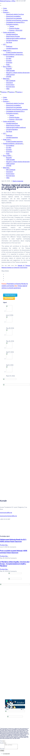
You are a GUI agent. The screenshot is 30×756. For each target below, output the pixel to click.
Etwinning (9, 62)
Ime (1, 741)
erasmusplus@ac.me (6, 513)
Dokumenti (9, 83)
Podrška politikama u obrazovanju (13, 54)
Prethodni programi (12, 24)
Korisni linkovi (10, 85)
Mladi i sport (6, 50)
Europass (9, 60)
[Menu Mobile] (0, 3)
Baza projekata (9, 298)
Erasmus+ (6, 12)
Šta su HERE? (7, 66)
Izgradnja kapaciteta (12, 34)
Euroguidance (10, 56)
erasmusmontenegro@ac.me (8, 516)
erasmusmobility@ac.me (14, 533)
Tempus (11, 26)
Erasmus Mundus (14, 28)
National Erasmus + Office (7, 1)
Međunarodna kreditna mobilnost (16, 38)
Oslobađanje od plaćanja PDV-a (15, 22)
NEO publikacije (10, 81)
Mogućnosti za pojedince (13, 16)
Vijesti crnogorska (18, 181)
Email (1, 743)
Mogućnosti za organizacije (14, 18)
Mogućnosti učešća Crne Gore (15, 14)
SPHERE (8, 77)
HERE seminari (10, 75)
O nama (5, 10)
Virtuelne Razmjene (12, 40)
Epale (7, 64)
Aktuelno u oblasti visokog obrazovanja (17, 73)
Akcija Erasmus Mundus (13, 36)
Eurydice (8, 58)
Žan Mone (9, 42)
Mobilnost (9, 46)
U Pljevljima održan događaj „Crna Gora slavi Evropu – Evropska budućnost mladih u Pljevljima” (14, 564)
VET (4, 44)
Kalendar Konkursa (10, 295)
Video (7, 89)
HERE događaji (10, 71)
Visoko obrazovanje (8, 32)
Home (5, 8)
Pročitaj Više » (4, 545)
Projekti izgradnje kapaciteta (14, 52)
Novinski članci (10, 87)
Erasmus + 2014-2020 (15, 30)
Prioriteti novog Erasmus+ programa (17, 20)
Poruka (2, 749)
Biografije (9, 68)
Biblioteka (6, 79)
